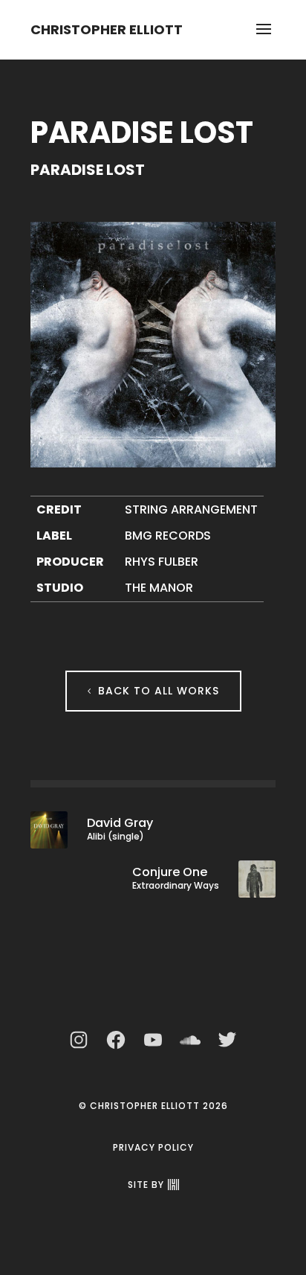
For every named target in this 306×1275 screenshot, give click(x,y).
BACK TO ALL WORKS (158, 690)
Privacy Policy (153, 1147)
